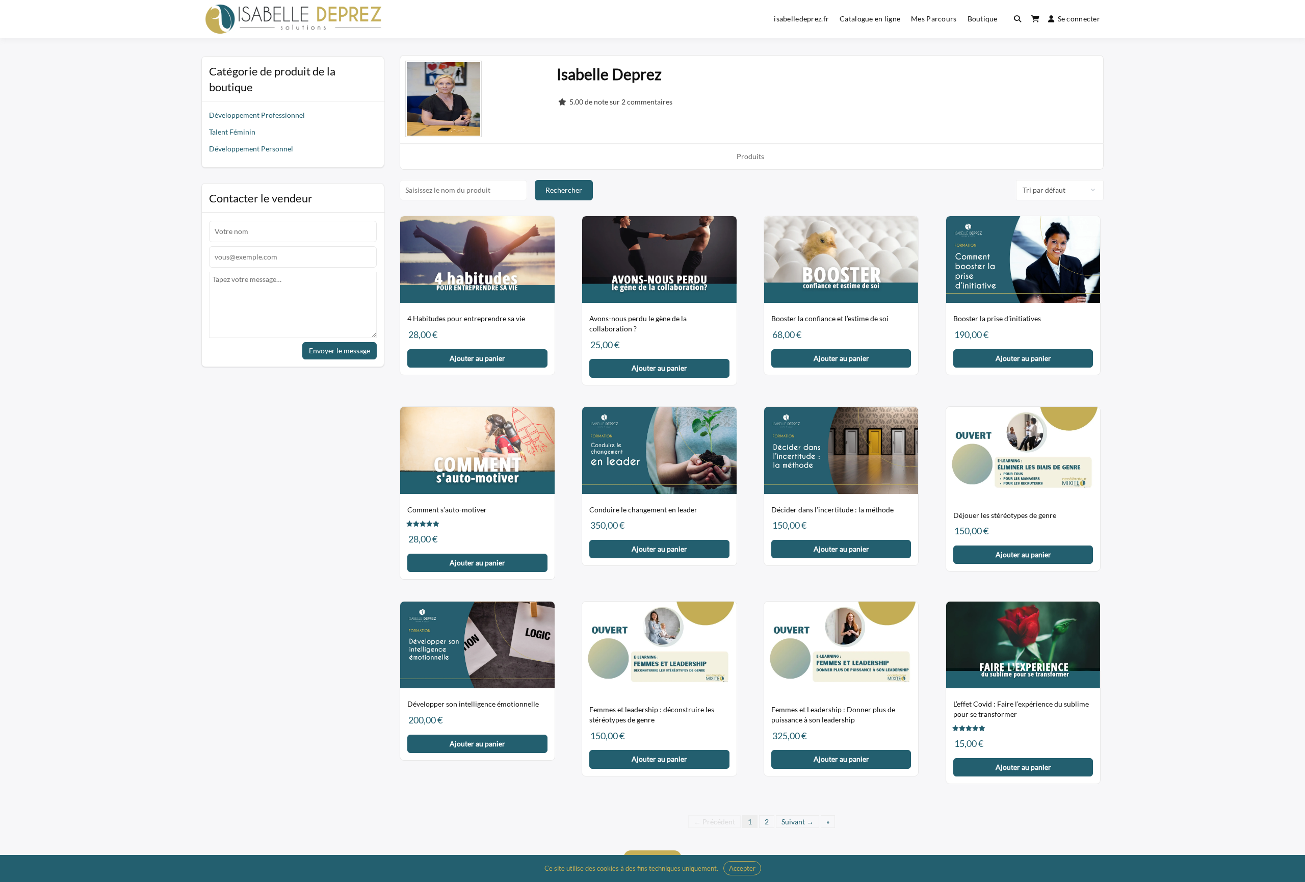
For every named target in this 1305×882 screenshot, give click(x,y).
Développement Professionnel (257, 115)
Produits (750, 156)
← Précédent (714, 821)
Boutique (983, 18)
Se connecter (1079, 18)
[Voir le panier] (1035, 18)
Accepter (742, 868)
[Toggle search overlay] (1017, 18)
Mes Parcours (933, 18)
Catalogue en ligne (870, 18)
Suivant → (797, 821)
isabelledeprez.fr (801, 18)
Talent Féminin (232, 131)
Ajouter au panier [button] (477, 358)
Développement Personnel (251, 148)
